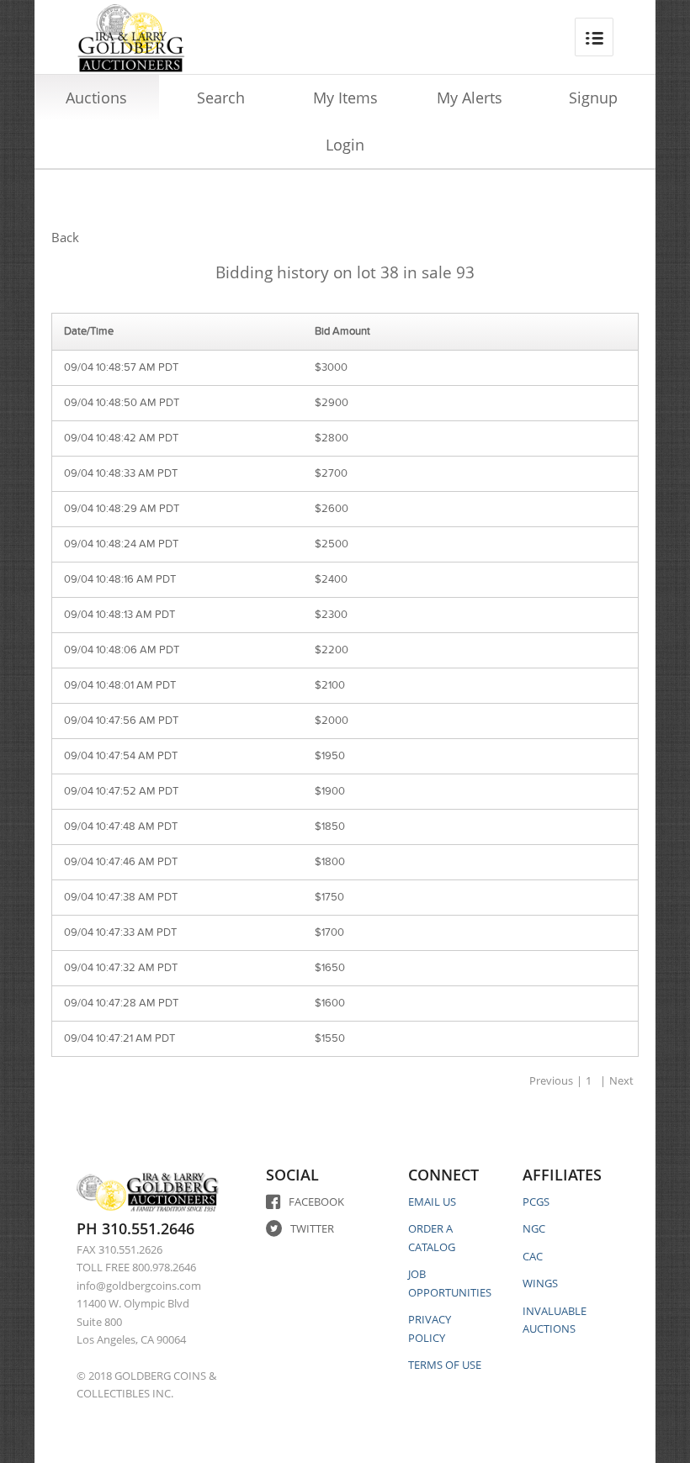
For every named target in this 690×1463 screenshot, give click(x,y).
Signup (593, 97)
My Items (345, 97)
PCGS (536, 1201)
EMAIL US (432, 1201)
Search (221, 97)
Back (65, 237)
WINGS (540, 1283)
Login (345, 145)
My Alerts (469, 97)
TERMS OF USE (444, 1364)
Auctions (96, 97)
